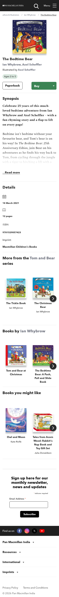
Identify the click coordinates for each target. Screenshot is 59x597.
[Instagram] (26, 530)
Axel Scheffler (32, 64)
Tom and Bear (42, 258)
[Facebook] (19, 530)
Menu (47, 5)
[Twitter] (34, 530)
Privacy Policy (10, 587)
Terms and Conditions (35, 587)
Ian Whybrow (30, 15)
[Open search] (36, 6)
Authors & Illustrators (10, 15)
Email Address (17, 498)
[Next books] (53, 298)
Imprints (8, 572)
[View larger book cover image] (29, 36)
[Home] (13, 5)
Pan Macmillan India (16, 542)
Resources (10, 552)
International (11, 562)
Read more (12, 172)
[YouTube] (42, 531)
